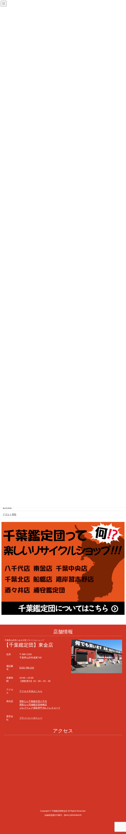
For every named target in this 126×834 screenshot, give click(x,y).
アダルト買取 (9, 514)
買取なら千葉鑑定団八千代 (33, 701)
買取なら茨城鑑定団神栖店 (33, 704)
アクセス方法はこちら (30, 691)
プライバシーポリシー (30, 718)
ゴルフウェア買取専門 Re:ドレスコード (39, 708)
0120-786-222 (26, 667)
